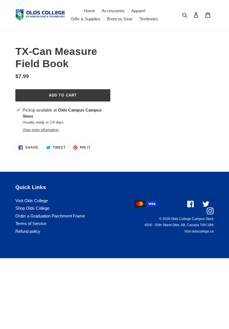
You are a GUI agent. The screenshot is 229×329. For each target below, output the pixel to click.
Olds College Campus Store (192, 219)
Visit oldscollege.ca (199, 231)
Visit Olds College (31, 200)
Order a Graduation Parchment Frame (50, 216)
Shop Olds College (32, 208)
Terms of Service (30, 223)
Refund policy (27, 231)
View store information (41, 130)
